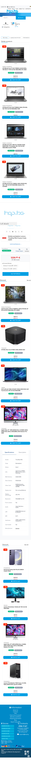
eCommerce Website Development (10, 752)
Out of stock (15, 274)
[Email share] (13, 231)
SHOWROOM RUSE (5, 733)
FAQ (15, 713)
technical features (15, 244)
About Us (15, 710)
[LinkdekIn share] (16, 231)
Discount (3, 280)
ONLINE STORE (5, 738)
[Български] (30, 6)
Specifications (9, 452)
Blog (15, 720)
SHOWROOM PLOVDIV (6, 728)
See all (29, 280)
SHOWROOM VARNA (5, 731)
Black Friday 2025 (15, 722)
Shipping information (15, 718)
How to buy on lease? (15, 715)
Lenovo (17, 528)
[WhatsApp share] (18, 231)
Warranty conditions (15, 716)
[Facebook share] (7, 231)
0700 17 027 (4, 6)
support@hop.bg (11, 6)
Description (22, 452)
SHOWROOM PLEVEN (6, 736)
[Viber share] (10, 231)
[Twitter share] (22, 231)
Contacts (15, 711)
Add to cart (16, 80)
